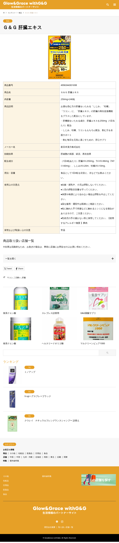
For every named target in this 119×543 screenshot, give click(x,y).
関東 (66, 457)
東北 (52, 457)
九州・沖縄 (27, 457)
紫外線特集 (14, 460)
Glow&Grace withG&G (52, 538)
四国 (46, 457)
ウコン (10, 277)
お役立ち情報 (8, 449)
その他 (12, 453)
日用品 (38, 453)
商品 (5, 453)
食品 (7, 21)
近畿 (59, 457)
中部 (18, 457)
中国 (11, 457)
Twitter (57, 521)
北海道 (38, 457)
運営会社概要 (49, 527)
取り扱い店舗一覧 (65, 527)
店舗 (5, 457)
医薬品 (29, 453)
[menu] (114, 4)
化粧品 (21, 453)
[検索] (107, 4)
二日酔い (17, 277)
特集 (5, 460)
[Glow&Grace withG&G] (25, 4)
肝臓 (24, 277)
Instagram (62, 521)
